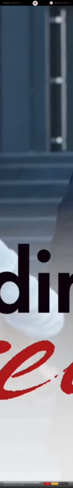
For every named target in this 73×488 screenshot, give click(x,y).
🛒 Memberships (6, 2)
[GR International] (35, 3)
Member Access (58, 2)
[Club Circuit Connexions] (51, 3)
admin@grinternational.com (15, 2)
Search (65, 2)
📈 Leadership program (63, 483)
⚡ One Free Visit (54, 483)
